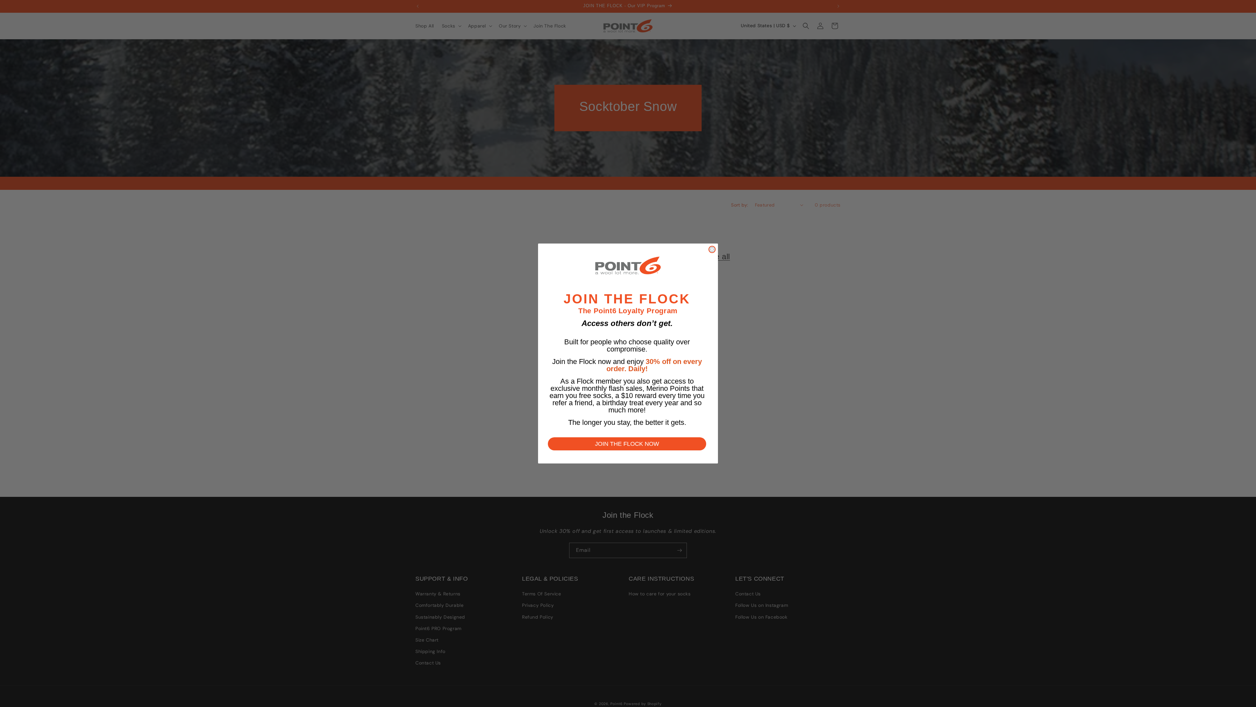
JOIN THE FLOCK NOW (627, 444)
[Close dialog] (712, 249)
